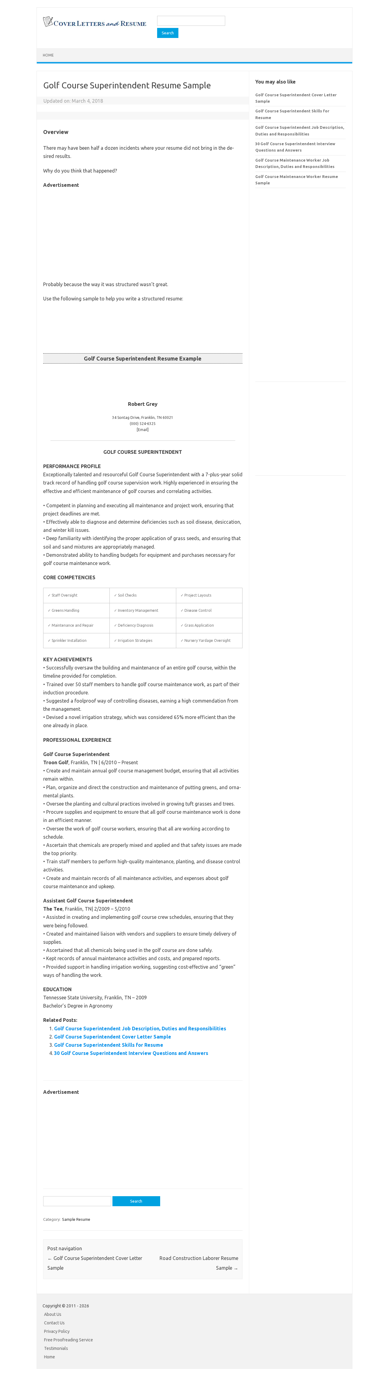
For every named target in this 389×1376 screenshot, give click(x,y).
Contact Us (54, 1322)
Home (48, 55)
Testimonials (56, 1348)
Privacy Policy (57, 1331)
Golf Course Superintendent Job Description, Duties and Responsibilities (140, 1028)
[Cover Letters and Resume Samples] (94, 26)
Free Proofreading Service (68, 1339)
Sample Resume (76, 1219)
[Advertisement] (143, 231)
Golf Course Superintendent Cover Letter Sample (112, 1036)
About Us (52, 1314)
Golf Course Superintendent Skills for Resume (108, 1045)
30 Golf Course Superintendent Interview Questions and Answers (131, 1053)
